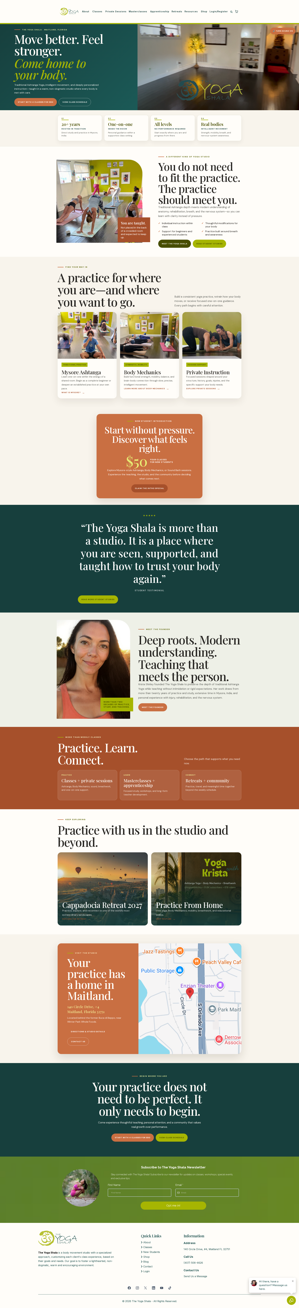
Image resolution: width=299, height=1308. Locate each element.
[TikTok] (170, 1288)
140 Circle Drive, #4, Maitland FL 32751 (207, 1249)
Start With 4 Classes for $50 (35, 102)
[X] (145, 1288)
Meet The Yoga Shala (174, 243)
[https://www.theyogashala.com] (69, 11)
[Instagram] (137, 1288)
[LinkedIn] (154, 1288)
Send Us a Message (195, 1276)
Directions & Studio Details (88, 1031)
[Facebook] (129, 1288)
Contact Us (78, 1041)
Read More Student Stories (97, 599)
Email (179, 1185)
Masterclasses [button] (138, 11)
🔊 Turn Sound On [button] (283, 31)
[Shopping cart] (236, 11)
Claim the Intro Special (149, 488)
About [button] (86, 11)
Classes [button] (97, 11)
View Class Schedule (74, 102)
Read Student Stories (209, 243)
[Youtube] (162, 1288)
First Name (114, 1185)
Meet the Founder (153, 707)
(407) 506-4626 (193, 1262)
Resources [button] (192, 11)
